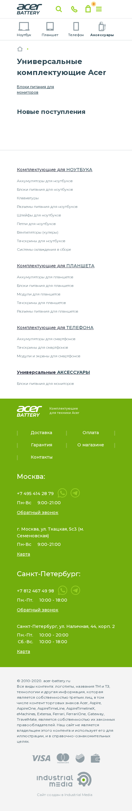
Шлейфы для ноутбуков (39, 215)
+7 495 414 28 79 (35, 493)
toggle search (59, 9)
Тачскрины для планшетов (41, 302)
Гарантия (41, 445)
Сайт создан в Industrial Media (64, 794)
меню (99, 9)
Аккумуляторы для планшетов (45, 277)
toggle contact (74, 9)
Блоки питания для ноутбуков (45, 189)
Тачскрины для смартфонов (42, 347)
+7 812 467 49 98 (35, 591)
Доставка (41, 432)
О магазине (90, 445)
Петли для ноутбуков (36, 223)
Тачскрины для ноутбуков (41, 240)
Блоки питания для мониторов (35, 89)
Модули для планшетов (38, 294)
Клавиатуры (28, 198)
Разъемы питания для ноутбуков (47, 206)
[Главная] (20, 49)
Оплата (91, 432)
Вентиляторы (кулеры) (37, 232)
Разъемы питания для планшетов (47, 311)
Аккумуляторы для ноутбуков (45, 180)
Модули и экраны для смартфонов (48, 356)
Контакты (41, 457)
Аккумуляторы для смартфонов (46, 338)
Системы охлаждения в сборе (44, 249)
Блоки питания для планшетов (45, 285)
